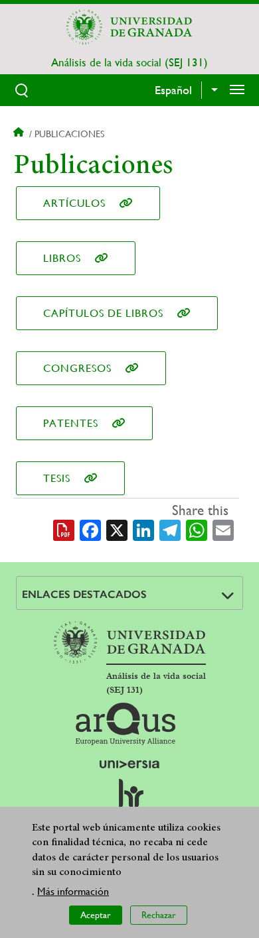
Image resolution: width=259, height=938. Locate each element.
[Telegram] (170, 529)
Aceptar (95, 914)
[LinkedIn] (143, 529)
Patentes (70, 423)
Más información (73, 891)
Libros (62, 258)
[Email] (223, 529)
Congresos (77, 368)
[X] (117, 529)
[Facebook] (90, 529)
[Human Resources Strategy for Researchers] (129, 799)
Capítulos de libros (103, 313)
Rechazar (158, 914)
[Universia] (129, 764)
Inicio (20, 134)
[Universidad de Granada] (129, 27)
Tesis (56, 478)
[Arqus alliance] (125, 724)
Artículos (74, 203)
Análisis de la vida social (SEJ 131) (129, 62)
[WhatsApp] (196, 529)
